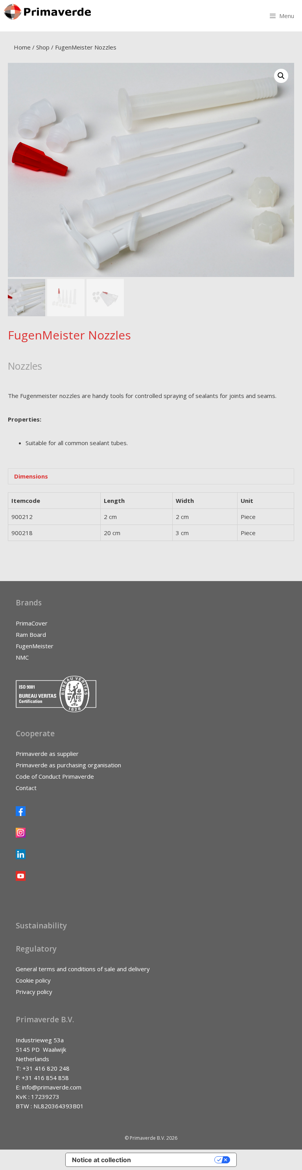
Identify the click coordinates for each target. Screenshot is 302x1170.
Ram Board (31, 634)
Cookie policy (33, 980)
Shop (43, 47)
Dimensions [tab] (31, 476)
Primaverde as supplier (47, 753)
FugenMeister (34, 646)
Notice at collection (101, 1160)
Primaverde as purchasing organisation (68, 765)
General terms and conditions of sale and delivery (83, 969)
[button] (281, 76)
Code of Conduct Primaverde (55, 776)
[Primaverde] (47, 12)
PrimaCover (32, 623)
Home (22, 47)
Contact (26, 788)
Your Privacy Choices (176, 1160)
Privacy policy (34, 992)
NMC (22, 657)
